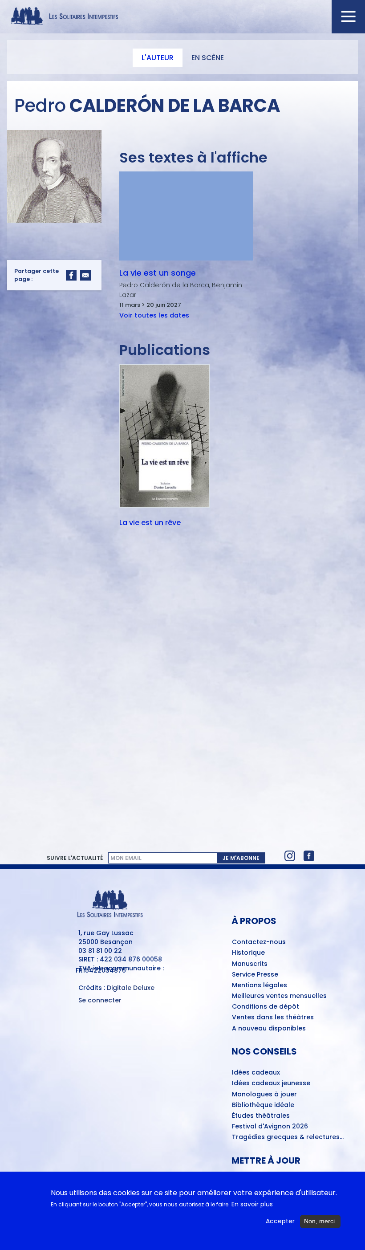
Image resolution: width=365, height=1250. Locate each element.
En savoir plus (252, 1204)
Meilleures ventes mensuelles (279, 996)
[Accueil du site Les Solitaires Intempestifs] (182, 16)
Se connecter (100, 1000)
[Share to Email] (85, 275)
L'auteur (158, 58)
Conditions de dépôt (265, 1007)
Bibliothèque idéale (263, 1105)
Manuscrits (250, 964)
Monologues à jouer (264, 1095)
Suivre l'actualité (75, 858)
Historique (248, 953)
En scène (207, 58)
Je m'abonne (241, 858)
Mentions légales (259, 985)
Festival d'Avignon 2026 (270, 1127)
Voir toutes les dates (154, 315)
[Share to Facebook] (71, 275)
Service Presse (255, 975)
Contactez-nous (259, 942)
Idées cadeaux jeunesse (271, 1083)
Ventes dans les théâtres (273, 1018)
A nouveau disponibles (269, 1029)
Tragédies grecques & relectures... (288, 1137)
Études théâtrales (261, 1116)
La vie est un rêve (150, 523)
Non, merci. (320, 1221)
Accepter (280, 1221)
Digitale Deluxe (130, 987)
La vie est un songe (157, 273)
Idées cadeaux (256, 1073)
